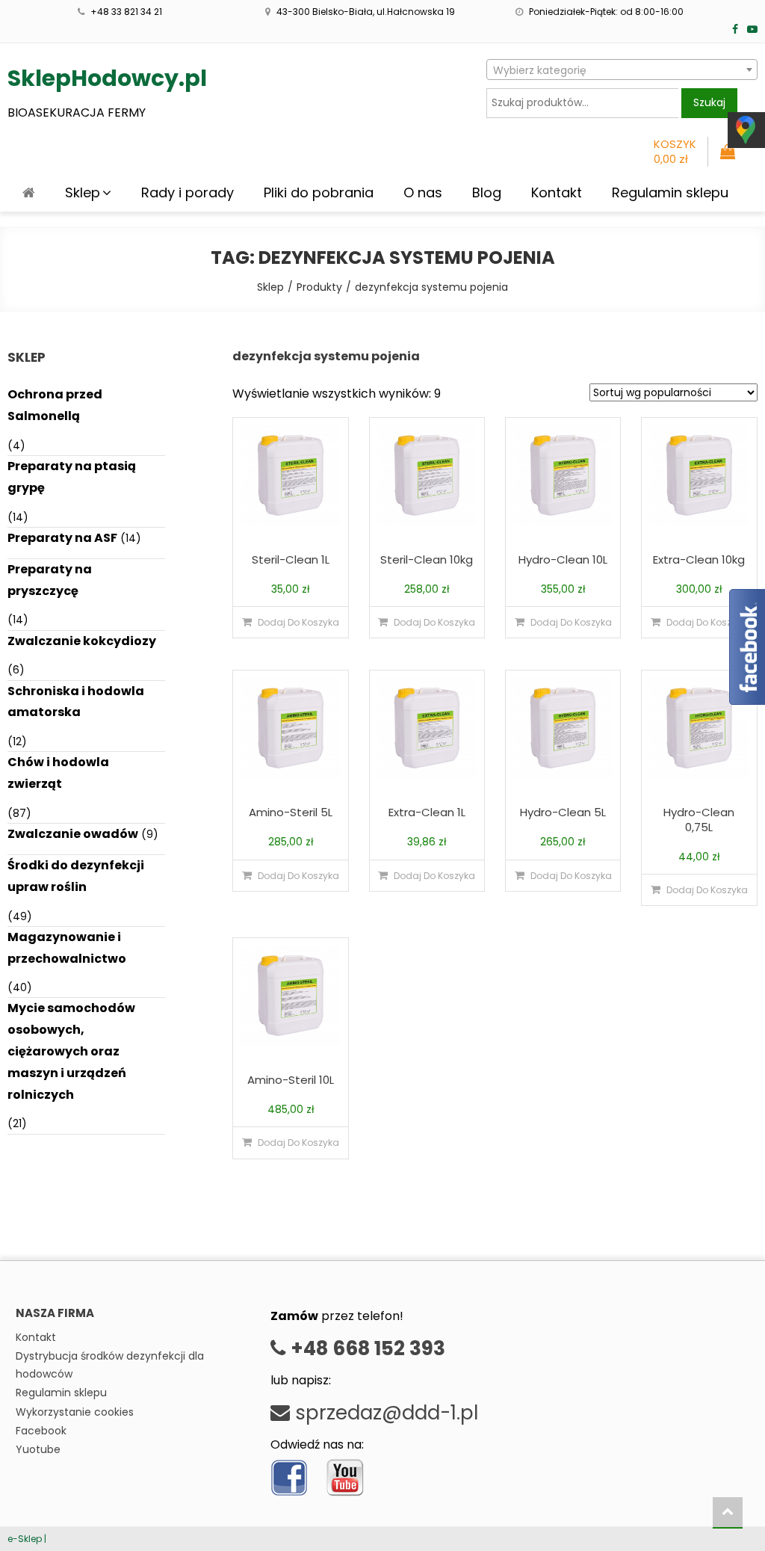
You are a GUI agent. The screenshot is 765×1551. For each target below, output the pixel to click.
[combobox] (622, 69)
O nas (422, 192)
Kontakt (556, 192)
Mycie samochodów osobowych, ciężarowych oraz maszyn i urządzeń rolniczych (71, 1051)
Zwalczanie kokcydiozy (81, 641)
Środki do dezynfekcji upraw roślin (75, 876)
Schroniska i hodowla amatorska (75, 701)
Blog (486, 192)
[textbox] (622, 70)
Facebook (41, 1430)
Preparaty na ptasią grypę (71, 476)
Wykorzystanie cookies (75, 1411)
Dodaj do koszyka (298, 622)
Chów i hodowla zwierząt (58, 772)
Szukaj (709, 102)
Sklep (82, 192)
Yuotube (38, 1449)
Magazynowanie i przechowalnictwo (66, 947)
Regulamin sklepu (670, 192)
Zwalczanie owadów (72, 833)
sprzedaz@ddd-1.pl (384, 1412)
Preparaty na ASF (62, 537)
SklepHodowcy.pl (107, 78)
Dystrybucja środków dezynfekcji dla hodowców (110, 1364)
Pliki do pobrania (319, 192)
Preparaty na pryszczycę (49, 580)
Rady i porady (187, 192)
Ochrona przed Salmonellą (54, 405)
